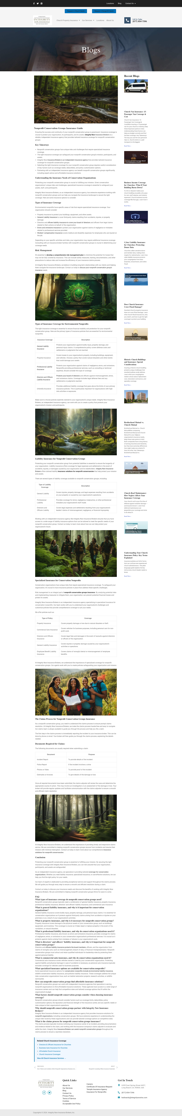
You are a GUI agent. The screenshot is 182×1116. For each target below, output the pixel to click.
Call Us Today (137, 19)
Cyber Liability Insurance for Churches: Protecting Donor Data (134, 245)
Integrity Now (90, 135)
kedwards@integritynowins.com (134, 1097)
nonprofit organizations (44, 1016)
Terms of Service (69, 1098)
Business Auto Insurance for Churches (53, 1048)
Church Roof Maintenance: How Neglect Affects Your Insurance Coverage (135, 495)
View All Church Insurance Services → (51, 1058)
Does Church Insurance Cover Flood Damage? (133, 305)
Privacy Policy (68, 1096)
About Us (110, 20)
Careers (90, 1084)
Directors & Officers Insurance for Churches (55, 1045)
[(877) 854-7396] (119, 1092)
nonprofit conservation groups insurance (79, 592)
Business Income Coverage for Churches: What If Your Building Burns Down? (135, 185)
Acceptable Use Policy (71, 1104)
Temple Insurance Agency (97, 1089)
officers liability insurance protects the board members (66, 947)
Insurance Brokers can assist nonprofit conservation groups (80, 1029)
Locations (110, 3)
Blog (119, 3)
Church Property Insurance (67, 20)
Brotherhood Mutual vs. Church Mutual (134, 423)
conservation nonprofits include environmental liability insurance (89, 971)
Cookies (66, 1101)
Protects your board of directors (68, 376)
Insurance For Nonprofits (96, 1092)
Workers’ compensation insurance (49, 233)
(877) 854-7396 (139, 21)
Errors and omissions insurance (49, 228)
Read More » (127, 146)
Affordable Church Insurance (49, 1051)
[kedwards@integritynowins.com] (119, 1097)
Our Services (87, 20)
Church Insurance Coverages (49, 1054)
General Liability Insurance (47, 217)
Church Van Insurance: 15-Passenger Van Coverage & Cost (135, 114)
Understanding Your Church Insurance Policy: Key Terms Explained (136, 555)
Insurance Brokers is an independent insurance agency (68, 160)
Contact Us (129, 3)
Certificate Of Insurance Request (99, 1087)
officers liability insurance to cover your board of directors (69, 223)
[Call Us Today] (127, 20)
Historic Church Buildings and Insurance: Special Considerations (135, 362)
